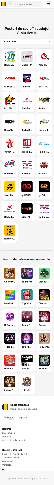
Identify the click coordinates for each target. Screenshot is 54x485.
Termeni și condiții (10, 457)
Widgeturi (6, 436)
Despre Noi (7, 461)
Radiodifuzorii (8, 433)
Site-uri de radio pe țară (13, 440)
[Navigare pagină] (49, 4)
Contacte (6, 465)
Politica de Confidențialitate (15, 454)
